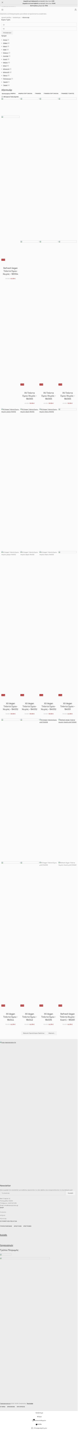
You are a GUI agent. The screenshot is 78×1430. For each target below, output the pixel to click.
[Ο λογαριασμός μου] (76, 10)
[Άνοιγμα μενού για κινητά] (2, 10)
